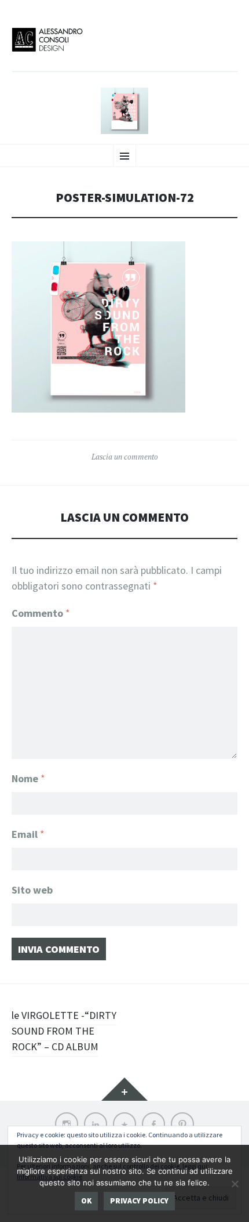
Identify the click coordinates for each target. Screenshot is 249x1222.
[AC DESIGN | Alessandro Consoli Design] (124, 48)
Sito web (32, 889)
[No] (234, 1184)
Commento (41, 613)
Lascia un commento (124, 456)
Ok (86, 1201)
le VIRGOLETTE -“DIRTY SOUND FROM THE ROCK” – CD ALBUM (64, 1030)
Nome (28, 778)
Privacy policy (139, 1201)
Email (28, 834)
